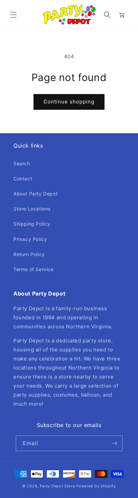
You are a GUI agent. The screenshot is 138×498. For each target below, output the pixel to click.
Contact (22, 178)
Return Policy (29, 254)
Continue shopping (69, 101)
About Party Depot (35, 193)
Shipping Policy (31, 224)
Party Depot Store (57, 486)
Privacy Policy (30, 239)
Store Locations (32, 209)
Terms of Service (33, 269)
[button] (13, 14)
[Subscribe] (115, 443)
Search (21, 163)
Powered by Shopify (96, 486)
